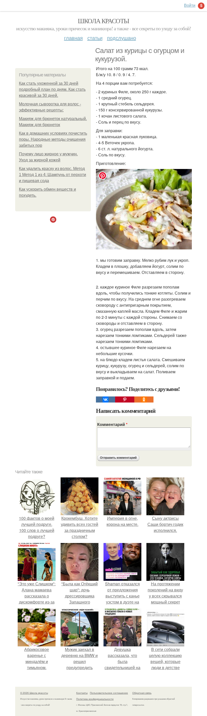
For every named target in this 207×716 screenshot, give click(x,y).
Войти (189, 5)
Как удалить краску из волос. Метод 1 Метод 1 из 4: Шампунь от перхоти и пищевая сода (52, 174)
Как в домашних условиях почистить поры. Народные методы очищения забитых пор (53, 139)
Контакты (82, 693)
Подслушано (121, 37)
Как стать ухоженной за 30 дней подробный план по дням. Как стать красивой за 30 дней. (52, 89)
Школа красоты (103, 20)
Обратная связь (141, 693)
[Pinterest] (124, 399)
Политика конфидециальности (95, 699)
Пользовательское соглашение (109, 693)
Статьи (94, 37)
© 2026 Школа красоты (34, 693)
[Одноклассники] (143, 399)
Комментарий (112, 424)
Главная (73, 37)
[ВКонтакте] (105, 399)
